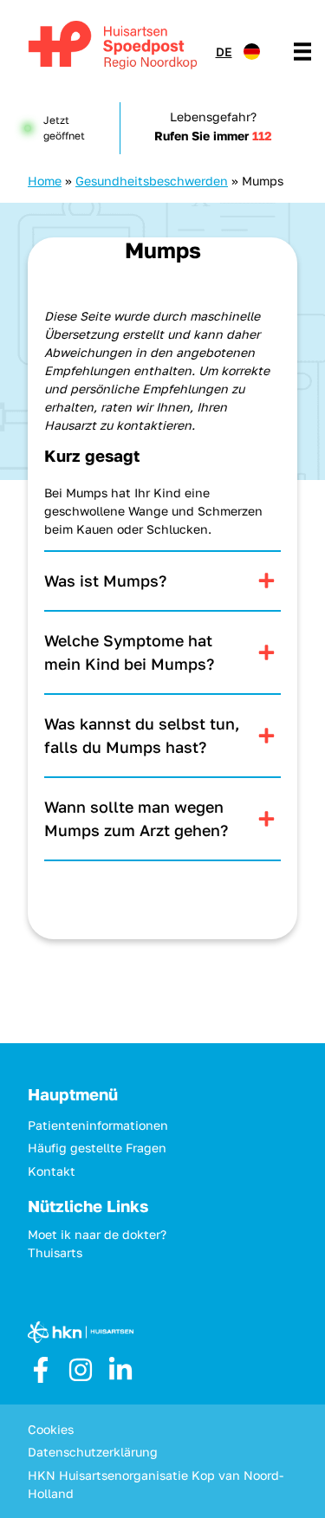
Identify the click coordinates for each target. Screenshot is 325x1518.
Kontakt (51, 1171)
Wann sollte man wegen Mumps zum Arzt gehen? (136, 818)
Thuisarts (55, 1252)
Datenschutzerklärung (93, 1451)
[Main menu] (302, 51)
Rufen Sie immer (213, 135)
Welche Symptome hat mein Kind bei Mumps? (129, 652)
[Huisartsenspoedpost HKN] (109, 46)
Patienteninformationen (98, 1125)
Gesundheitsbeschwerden (151, 180)
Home (45, 180)
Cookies (51, 1429)
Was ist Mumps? (105, 580)
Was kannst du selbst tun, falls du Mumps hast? (142, 735)
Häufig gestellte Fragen (97, 1147)
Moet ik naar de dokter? (97, 1234)
